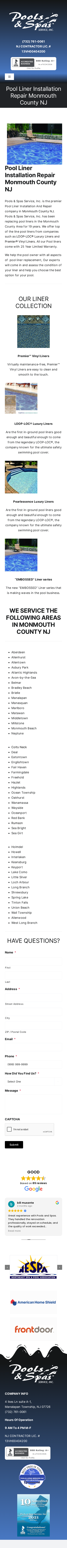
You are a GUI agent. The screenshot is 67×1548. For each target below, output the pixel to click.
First (7, 967)
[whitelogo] (33, 12)
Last (7, 981)
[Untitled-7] (33, 1464)
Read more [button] (14, 1231)
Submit (14, 1144)
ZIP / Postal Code (15, 1031)
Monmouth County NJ (38, 211)
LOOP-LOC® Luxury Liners (34, 236)
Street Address (14, 1004)
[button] (7, 1267)
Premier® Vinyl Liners (20, 241)
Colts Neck (19, 747)
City (7, 1018)
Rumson (17, 823)
